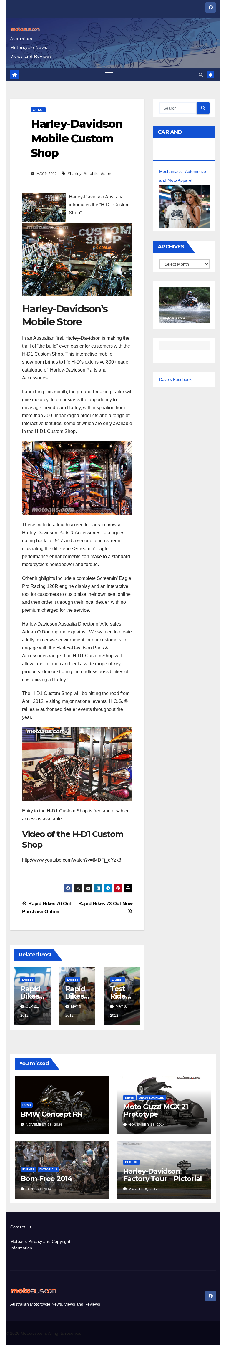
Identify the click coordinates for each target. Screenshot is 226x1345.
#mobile (91, 173)
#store (107, 173)
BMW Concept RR (51, 1114)
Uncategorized (151, 1097)
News (129, 1097)
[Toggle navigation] (109, 74)
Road (26, 1105)
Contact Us (20, 1227)
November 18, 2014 (147, 1124)
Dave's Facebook (175, 379)
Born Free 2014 (46, 1178)
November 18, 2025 (44, 1124)
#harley (75, 173)
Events (28, 1169)
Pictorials (48, 1169)
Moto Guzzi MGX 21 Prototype (155, 1110)
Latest (38, 109)
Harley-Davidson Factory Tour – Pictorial (162, 1175)
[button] (201, 74)
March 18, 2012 (143, 1189)
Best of (131, 1162)
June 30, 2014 (38, 1189)
